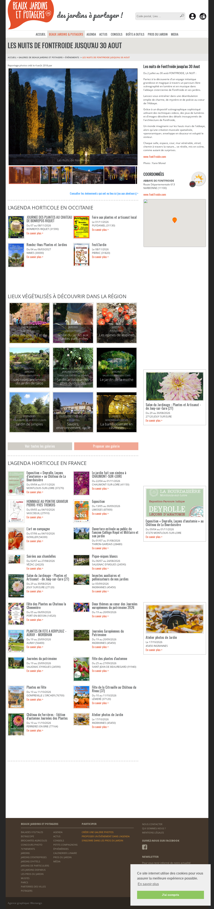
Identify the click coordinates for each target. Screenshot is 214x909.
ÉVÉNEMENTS (72, 57)
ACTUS (103, 34)
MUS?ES (25, 878)
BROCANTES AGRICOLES (34, 840)
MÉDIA (56, 861)
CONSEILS (116, 34)
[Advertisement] (174, 277)
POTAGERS (26, 890)
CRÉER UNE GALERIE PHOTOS (97, 832)
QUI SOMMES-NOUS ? (154, 828)
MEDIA (174, 34)
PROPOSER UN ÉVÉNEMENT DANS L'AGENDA (106, 836)
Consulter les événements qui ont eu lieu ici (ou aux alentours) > (104, 193)
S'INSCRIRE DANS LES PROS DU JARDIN (102, 840)
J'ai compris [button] (170, 894)
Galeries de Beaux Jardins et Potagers (41, 57)
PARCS (24, 882)
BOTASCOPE (27, 836)
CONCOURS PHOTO (31, 844)
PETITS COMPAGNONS (65, 844)
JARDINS (25, 853)
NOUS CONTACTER (152, 824)
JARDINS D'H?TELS (30, 861)
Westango (36, 903)
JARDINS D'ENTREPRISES (34, 857)
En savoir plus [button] (148, 884)
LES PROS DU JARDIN (32, 874)
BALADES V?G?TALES (32, 832)
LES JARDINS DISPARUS (33, 869)
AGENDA (91, 34)
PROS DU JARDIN (158, 34)
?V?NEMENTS (28, 848)
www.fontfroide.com (154, 156)
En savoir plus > (35, 233)
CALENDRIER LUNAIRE (65, 853)
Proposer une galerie (106, 446)
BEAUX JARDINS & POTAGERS (66, 34)
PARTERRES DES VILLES (33, 886)
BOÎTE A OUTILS (135, 34)
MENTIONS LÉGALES (153, 832)
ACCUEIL (41, 34)
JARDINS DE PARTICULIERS (35, 865)
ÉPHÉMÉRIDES (61, 848)
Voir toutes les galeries (40, 446)
